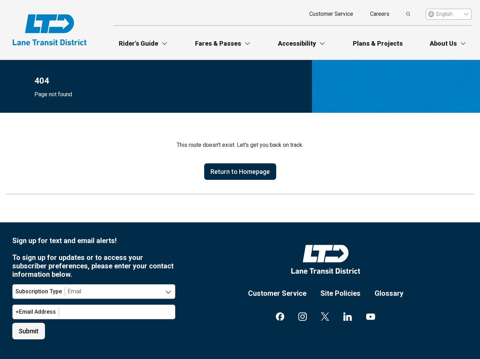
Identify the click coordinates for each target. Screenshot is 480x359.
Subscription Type (38, 291)
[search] (408, 14)
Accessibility (297, 43)
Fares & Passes (218, 43)
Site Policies (340, 293)
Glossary (389, 293)
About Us (443, 43)
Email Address (37, 311)
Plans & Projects (378, 43)
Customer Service (331, 14)
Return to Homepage (240, 171)
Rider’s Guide (138, 43)
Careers (379, 14)
